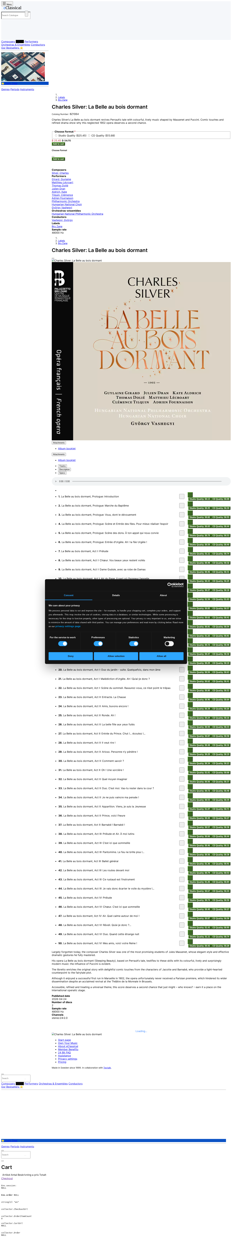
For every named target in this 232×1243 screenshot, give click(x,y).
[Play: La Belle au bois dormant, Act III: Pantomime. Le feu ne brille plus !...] (181, 852)
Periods (14, 89)
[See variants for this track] (190, 494)
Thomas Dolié (60, 185)
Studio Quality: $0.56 (200, 782)
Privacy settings (67, 1058)
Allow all (161, 656)
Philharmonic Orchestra (66, 201)
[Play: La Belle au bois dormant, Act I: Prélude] (181, 551)
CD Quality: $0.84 (220, 882)
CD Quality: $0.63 (220, 672)
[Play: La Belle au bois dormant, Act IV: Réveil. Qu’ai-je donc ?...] (181, 924)
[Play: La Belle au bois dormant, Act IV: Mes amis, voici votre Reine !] (181, 943)
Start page (64, 1039)
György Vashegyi (62, 207)
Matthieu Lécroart (62, 182)
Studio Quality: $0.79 (200, 535)
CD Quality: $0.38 (220, 827)
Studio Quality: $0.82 (200, 517)
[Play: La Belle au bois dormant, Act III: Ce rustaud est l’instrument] (181, 879)
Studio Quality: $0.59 (200, 544)
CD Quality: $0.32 (220, 563)
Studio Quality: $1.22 (200, 636)
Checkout (7, 1178)
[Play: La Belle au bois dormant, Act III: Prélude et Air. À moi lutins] (181, 833)
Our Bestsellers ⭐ (12, 47)
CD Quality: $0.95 (220, 927)
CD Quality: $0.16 (220, 718)
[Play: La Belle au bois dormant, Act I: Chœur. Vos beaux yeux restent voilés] (181, 560)
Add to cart (58, 144)
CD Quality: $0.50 (220, 900)
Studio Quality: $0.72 (200, 645)
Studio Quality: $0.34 (200, 763)
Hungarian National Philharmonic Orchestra (77, 213)
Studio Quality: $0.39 (200, 709)
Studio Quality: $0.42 (200, 946)
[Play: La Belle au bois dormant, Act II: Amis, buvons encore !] (181, 706)
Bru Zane (62, 100)
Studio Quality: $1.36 (200, 864)
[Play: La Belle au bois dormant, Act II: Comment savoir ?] (181, 760)
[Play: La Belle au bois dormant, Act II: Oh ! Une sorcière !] (181, 769)
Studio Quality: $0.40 (200, 818)
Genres (5, 89)
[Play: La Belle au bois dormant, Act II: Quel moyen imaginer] (181, 779)
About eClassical (68, 1046)
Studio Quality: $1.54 (200, 599)
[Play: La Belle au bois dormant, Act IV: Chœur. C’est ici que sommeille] (181, 906)
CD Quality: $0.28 (220, 946)
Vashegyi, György (62, 220)
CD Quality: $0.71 (220, 809)
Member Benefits (68, 1049)
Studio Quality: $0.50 (200, 727)
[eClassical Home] (26, 8)
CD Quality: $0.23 (220, 763)
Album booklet (67, 448)
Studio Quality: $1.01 (200, 772)
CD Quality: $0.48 (220, 645)
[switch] (98, 643)
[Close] (53, 258)
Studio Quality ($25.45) (72, 135)
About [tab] (163, 595)
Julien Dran (58, 188)
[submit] (25, 1155)
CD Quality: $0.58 (220, 736)
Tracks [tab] (62, 466)
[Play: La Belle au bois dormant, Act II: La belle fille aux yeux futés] (181, 724)
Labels (20, 41)
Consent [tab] (68, 595)
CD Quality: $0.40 (220, 544)
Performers (31, 41)
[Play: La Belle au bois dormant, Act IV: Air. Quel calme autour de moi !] (181, 915)
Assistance (64, 1055)
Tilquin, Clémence (62, 195)
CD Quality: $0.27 (220, 818)
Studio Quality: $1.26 (200, 882)
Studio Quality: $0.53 (200, 800)
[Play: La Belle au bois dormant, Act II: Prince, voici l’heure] (181, 815)
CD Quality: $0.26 (220, 709)
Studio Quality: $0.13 (200, 499)
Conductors (38, 44)
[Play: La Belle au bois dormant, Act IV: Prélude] (181, 897)
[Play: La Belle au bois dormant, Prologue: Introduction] (181, 496)
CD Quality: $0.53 (220, 535)
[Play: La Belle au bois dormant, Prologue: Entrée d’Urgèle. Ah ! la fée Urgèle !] (181, 542)
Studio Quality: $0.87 (200, 736)
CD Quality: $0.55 (220, 517)
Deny (71, 656)
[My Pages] (7, 35)
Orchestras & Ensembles (15, 44)
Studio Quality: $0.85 (200, 608)
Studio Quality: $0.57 (200, 827)
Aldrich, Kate (59, 191)
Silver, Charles (60, 172)
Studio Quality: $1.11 (200, 554)
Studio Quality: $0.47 (200, 654)
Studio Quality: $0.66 (200, 836)
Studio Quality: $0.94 (200, 672)
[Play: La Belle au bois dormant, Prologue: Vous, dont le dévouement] (181, 514)
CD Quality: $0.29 (220, 581)
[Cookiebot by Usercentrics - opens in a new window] (170, 585)
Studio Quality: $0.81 (200, 627)
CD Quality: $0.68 (220, 772)
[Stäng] (53, 156)
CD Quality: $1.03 (220, 599)
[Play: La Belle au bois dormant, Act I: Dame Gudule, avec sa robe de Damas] (181, 569)
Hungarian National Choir (67, 204)
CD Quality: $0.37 (220, 782)
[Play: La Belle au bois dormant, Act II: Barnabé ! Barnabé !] (181, 824)
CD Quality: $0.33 (220, 727)
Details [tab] (116, 595)
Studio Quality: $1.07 (200, 809)
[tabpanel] (141, 712)
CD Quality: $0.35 (220, 800)
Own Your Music (67, 1043)
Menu (9, 4)
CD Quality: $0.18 (220, 590)
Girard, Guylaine (61, 179)
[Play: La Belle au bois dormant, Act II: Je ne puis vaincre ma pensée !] (181, 797)
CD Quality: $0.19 (220, 663)
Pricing (62, 1061)
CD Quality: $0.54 (220, 627)
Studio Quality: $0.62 (200, 617)
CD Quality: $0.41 (220, 617)
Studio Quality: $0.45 (200, 508)
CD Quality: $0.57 (220, 608)
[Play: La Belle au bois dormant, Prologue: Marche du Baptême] (181, 505)
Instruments (27, 89)
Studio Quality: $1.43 (200, 927)
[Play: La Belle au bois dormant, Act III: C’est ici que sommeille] (181, 842)
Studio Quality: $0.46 (200, 572)
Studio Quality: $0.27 (200, 590)
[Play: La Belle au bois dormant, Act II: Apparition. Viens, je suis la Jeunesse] (181, 806)
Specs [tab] (62, 473)
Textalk (107, 1067)
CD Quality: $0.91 (220, 864)
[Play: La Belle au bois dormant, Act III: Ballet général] (181, 861)
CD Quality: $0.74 (220, 554)
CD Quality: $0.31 (220, 572)
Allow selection (116, 656)
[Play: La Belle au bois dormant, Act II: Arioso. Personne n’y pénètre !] (181, 751)
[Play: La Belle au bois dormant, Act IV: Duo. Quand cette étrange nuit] (181, 934)
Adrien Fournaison (62, 198)
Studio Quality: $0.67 (200, 891)
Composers (8, 41)
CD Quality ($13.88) (103, 135)
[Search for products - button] (26, 14)
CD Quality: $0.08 (220, 499)
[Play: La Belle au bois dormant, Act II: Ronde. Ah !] (181, 715)
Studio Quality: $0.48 (200, 563)
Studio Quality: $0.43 (200, 581)
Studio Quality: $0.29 (200, 663)
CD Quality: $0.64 (220, 699)
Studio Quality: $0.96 (200, 699)
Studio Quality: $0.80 (200, 690)
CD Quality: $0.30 (220, 508)
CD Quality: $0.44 (220, 526)
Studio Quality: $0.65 (200, 526)
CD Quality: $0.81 (220, 636)
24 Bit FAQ (64, 1052)
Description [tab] (64, 469)
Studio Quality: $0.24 (200, 718)
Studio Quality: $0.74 (200, 900)
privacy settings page (68, 626)
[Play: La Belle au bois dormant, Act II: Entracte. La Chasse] (181, 697)
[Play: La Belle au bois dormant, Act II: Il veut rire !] (181, 742)
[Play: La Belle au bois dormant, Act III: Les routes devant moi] (181, 870)
